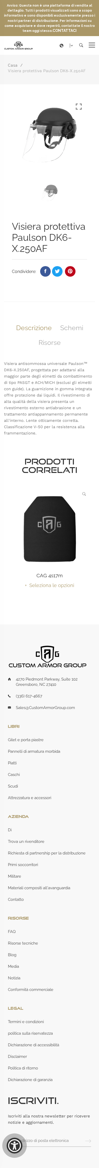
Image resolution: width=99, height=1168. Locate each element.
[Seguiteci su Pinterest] (70, 271)
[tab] (34, 327)
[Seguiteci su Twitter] (57, 271)
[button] (68, 45)
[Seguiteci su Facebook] (45, 271)
